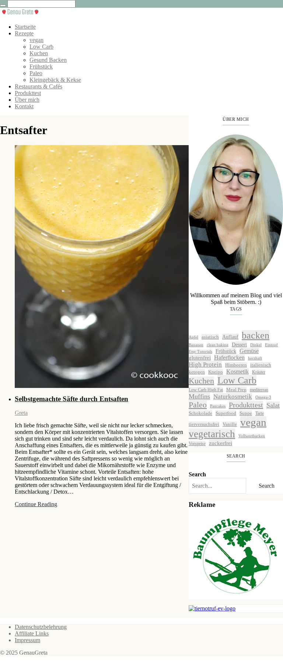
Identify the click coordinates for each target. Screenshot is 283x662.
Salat (273, 405)
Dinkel (256, 345)
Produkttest (28, 93)
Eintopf (271, 345)
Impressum (27, 640)
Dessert (239, 344)
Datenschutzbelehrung (41, 627)
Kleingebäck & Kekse (55, 80)
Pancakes (218, 406)
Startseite (25, 27)
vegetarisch (212, 433)
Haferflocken (229, 357)
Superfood (226, 413)
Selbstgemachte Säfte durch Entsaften (71, 399)
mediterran (259, 389)
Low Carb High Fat (206, 389)
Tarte (259, 413)
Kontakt (24, 106)
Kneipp (215, 372)
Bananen (196, 345)
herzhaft (255, 358)
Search (197, 474)
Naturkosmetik (232, 396)
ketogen (197, 372)
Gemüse (249, 351)
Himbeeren (236, 365)
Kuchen (38, 53)
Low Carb (41, 46)
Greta (21, 413)
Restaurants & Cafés (38, 86)
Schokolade (200, 413)
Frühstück (41, 66)
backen (255, 335)
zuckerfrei (220, 443)
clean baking (217, 345)
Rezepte (24, 33)
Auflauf (230, 337)
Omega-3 (263, 397)
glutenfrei (200, 357)
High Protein (205, 364)
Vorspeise (197, 443)
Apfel (193, 337)
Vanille (230, 424)
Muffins (199, 396)
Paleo (35, 73)
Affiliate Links (32, 633)
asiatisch (210, 337)
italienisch (260, 365)
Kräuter (258, 372)
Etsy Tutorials (200, 352)
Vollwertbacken (251, 436)
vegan (36, 40)
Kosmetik (237, 371)
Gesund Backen (48, 60)
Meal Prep (236, 389)
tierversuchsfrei (204, 424)
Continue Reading (36, 504)
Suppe (246, 413)
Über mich (27, 100)
